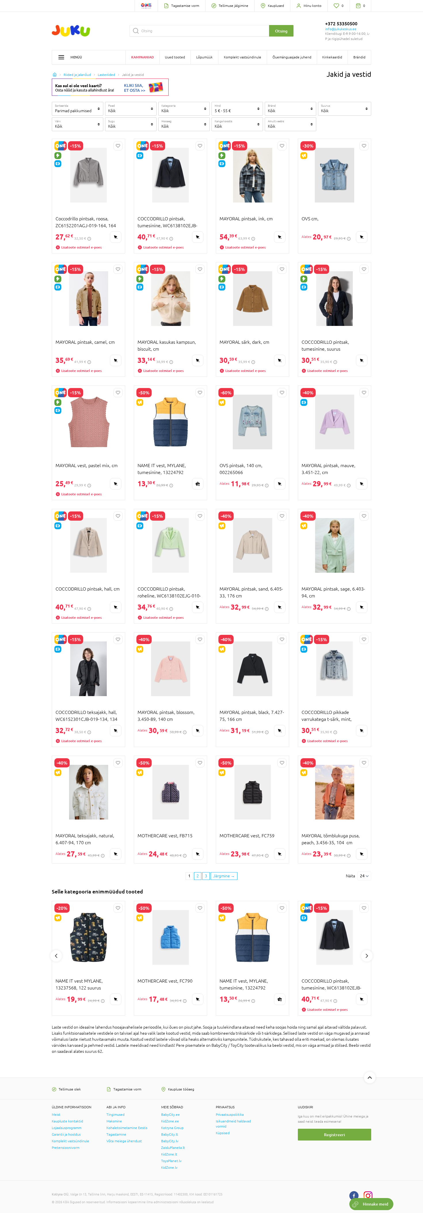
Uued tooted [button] (175, 57)
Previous (56, 956)
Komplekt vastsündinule (70, 1141)
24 (362, 876)
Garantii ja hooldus (66, 1134)
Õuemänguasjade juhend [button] (292, 57)
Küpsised (223, 1133)
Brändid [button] (359, 57)
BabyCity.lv (169, 1141)
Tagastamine (116, 1134)
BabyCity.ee (170, 1115)
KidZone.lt (169, 1154)
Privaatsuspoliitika (230, 1115)
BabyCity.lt (169, 1134)
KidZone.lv (169, 1168)
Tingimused (115, 1115)
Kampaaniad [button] (142, 57)
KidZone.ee (170, 1121)
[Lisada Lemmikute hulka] (118, 146)
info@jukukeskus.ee (341, 29)
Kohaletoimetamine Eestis (126, 1128)
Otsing (281, 30)
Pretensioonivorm (65, 1148)
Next (367, 956)
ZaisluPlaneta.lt (173, 1148)
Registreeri (334, 1134)
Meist (56, 1115)
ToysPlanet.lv (171, 1161)
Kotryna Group (172, 1128)
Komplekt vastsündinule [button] (242, 57)
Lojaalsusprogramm (66, 1128)
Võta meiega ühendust (124, 1141)
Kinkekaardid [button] (332, 57)
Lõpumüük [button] (204, 57)
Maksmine (114, 1121)
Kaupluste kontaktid (67, 1121)
